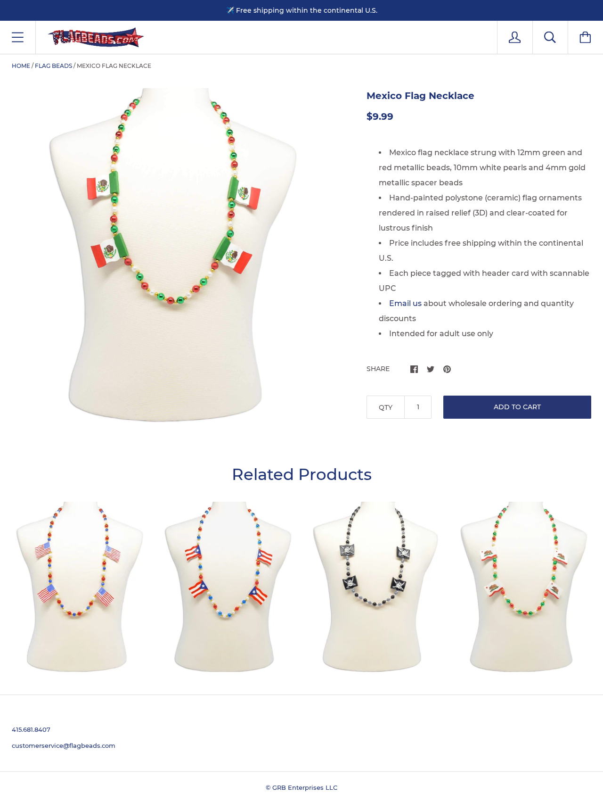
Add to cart (517, 407)
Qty (385, 407)
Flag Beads (53, 65)
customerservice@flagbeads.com (63, 745)
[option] (174, 255)
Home (21, 65)
